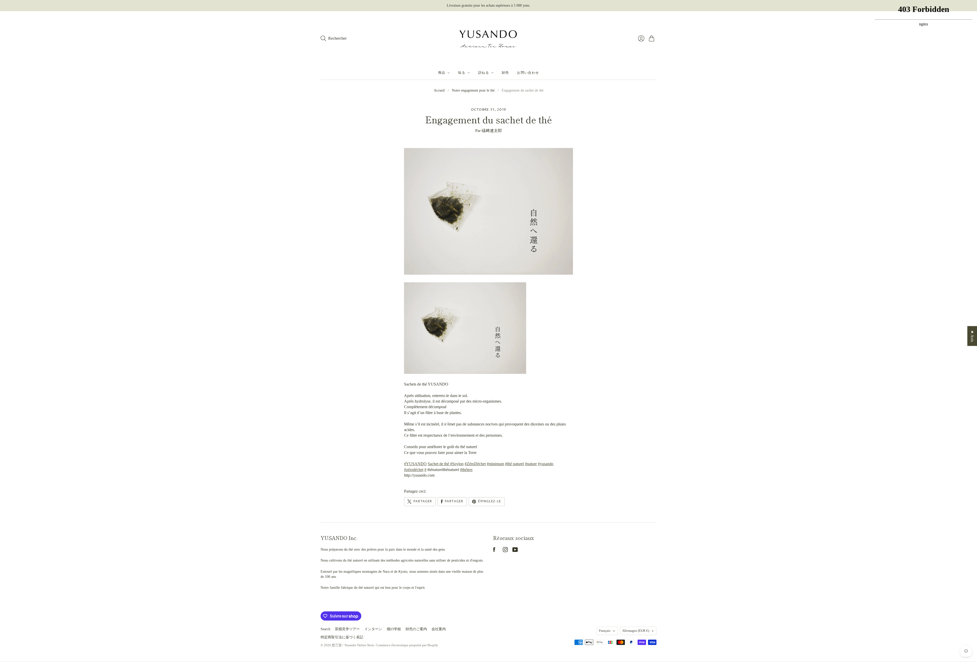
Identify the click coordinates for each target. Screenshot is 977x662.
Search (325, 629)
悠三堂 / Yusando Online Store (353, 645)
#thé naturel (514, 464)
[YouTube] (515, 551)
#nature (531, 464)
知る (461, 72)
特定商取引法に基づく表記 (342, 637)
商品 (442, 72)
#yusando (545, 464)
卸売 (505, 72)
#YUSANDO (415, 464)
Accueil (439, 90)
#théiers (466, 469)
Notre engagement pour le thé (473, 90)
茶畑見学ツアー (347, 629)
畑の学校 (394, 629)
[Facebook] (494, 551)
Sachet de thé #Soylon (446, 464)
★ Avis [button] (972, 336)
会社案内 (439, 629)
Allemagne (635, 630)
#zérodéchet (413, 469)
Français (604, 630)
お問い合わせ (528, 72)
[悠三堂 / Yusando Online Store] (488, 38)
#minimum (495, 464)
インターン (373, 629)
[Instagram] (505, 551)
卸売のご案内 (416, 629)
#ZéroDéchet (475, 464)
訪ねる (483, 72)
